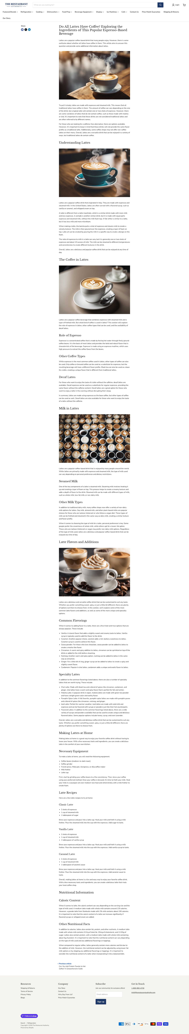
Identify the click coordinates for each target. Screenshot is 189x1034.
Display (99, 12)
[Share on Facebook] (22, 29)
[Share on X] (25, 29)
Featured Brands (10, 12)
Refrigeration (26, 12)
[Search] (160, 4)
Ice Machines (112, 12)
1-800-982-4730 (137, 988)
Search (23, 1023)
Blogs (23, 998)
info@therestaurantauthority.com (143, 992)
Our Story (6, 18)
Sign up (100, 1001)
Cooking (39, 12)
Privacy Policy (26, 994)
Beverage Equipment (83, 12)
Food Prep (66, 12)
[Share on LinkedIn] (29, 29)
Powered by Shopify (27, 1028)
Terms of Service (27, 991)
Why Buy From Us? (65, 994)
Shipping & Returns (171, 12)
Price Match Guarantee (151, 12)
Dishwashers (52, 12)
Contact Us (134, 12)
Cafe (124, 12)
